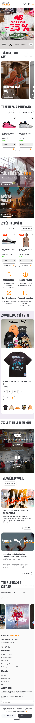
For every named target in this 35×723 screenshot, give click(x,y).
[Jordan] (11, 44)
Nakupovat (7, 184)
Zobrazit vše (26, 112)
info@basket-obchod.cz (10, 639)
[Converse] (24, 44)
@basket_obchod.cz (19, 522)
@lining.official (7, 522)
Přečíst (26, 528)
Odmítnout (8, 716)
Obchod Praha (5, 678)
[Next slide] (31, 44)
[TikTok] (14, 593)
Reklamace (4, 660)
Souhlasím (25, 716)
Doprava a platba (6, 654)
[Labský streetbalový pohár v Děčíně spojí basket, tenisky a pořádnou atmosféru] (17, 542)
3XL (21, 391)
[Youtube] (19, 593)
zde (26, 711)
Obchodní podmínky (7, 664)
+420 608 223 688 (8, 642)
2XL (15, 391)
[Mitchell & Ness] (17, 44)
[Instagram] (24, 593)
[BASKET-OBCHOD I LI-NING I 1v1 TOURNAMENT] (17, 498)
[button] (19, 35)
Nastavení (17, 719)
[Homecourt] (4, 44)
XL (9, 391)
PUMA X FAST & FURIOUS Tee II (17, 382)
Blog (2, 684)
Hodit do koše (7, 397)
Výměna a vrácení (6, 657)
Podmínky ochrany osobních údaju (11, 667)
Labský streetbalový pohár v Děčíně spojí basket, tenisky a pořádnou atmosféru (15, 556)
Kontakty (3, 675)
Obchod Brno (5, 681)
